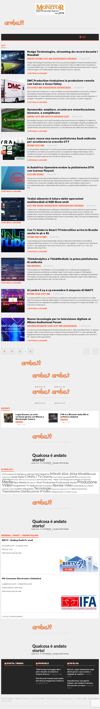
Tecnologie (72, 58)
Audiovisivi (6, 477)
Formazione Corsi (84, 477)
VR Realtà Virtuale (70, 492)
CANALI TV (39, 58)
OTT (3, 46)
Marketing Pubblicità (82, 479)
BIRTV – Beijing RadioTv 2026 (17, 540)
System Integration (66, 205)
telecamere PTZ (65, 489)
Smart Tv (43, 237)
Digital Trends (15, 663)
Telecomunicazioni (79, 489)
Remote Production (44, 486)
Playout (40, 174)
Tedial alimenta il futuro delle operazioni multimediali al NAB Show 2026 (55, 200)
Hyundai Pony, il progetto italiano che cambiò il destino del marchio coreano (80, 683)
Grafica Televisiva (19, 479)
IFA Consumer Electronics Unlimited (21, 578)
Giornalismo (7, 479)
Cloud (54, 477)
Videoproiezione (57, 492)
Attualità (30, 58)
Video (66, 116)
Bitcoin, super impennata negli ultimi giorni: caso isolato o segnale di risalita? (80, 671)
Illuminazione (30, 480)
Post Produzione (46, 482)
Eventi (37, 294)
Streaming (49, 116)
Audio (93, 474)
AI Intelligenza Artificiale (36, 326)
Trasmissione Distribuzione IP (22, 491)
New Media (19, 482)
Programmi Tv (20, 485)
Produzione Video (59, 58)
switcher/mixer (8, 489)
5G (3, 474)
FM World (43, 663)
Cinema (47, 476)
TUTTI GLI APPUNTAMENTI (12, 617)
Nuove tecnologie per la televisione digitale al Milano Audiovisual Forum (59, 320)
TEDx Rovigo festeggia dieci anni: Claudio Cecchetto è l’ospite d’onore (48, 671)
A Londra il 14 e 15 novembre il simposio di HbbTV (60, 290)
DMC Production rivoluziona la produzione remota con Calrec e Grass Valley (60, 82)
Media (46, 58)
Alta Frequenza (42, 474)
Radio (32, 485)
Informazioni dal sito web (11, 553)
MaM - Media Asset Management (61, 480)
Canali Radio (17, 476)
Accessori (9, 474)
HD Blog (74, 663)
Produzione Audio (49, 87)
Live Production (41, 479)
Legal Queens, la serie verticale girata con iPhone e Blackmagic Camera (29, 416)
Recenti (5, 408)
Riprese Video (63, 485)
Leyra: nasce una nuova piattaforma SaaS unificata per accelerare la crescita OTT (61, 140)
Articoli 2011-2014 (63, 474)
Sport (86, 486)
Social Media (78, 486)
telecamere (56, 489)
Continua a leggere (37, 73)
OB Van (35, 87)
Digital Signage (63, 477)
